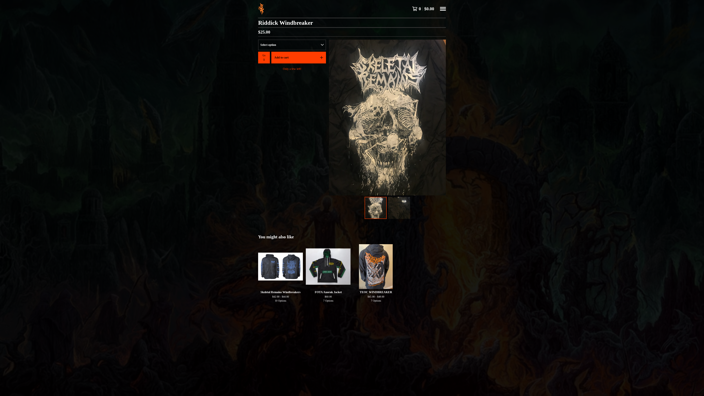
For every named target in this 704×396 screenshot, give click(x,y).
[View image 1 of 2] (376, 208)
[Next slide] (441, 117)
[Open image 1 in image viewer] (387, 117)
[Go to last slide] (334, 117)
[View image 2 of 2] (399, 208)
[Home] (261, 9)
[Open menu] (443, 9)
